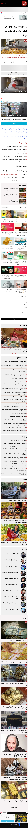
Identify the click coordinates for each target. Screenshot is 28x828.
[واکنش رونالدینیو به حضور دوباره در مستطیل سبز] (23, 586)
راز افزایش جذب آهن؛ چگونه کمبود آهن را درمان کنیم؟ (15, 406)
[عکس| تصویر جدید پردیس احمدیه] (23, 579)
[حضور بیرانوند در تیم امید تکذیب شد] (23, 567)
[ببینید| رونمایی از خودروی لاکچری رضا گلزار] (14, 490)
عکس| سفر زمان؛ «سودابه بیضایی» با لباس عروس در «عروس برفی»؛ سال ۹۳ (13, 389)
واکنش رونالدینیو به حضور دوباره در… (11, 584)
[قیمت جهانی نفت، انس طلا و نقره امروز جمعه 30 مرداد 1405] (14, 790)
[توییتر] (3, 171)
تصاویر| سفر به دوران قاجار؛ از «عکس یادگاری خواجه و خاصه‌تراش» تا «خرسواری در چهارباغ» (15, 462)
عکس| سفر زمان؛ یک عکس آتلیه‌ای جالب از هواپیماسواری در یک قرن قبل (13, 473)
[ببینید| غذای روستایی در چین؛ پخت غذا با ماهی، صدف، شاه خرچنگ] (22, 190)
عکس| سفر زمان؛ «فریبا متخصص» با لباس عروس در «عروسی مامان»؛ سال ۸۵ (13, 410)
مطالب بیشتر (14, 807)
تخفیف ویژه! (7, 821)
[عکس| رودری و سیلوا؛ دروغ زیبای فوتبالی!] (23, 592)
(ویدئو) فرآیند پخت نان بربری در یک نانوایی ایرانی (16, 146)
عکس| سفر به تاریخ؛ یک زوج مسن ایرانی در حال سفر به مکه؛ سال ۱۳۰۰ (13, 453)
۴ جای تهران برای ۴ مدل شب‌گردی (19, 413)
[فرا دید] (24, 3)
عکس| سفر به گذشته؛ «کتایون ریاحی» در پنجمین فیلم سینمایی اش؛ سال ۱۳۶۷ (15, 400)
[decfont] (2, 62)
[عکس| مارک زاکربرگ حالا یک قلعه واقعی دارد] (23, 561)
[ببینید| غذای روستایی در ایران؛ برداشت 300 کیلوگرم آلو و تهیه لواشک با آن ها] (14, 532)
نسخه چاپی (13, 180)
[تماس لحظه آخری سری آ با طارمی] (23, 555)
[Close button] (27, 813)
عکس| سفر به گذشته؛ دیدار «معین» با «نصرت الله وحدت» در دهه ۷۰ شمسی (14, 419)
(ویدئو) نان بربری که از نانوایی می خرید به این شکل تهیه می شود (14, 150)
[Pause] (2, 116)
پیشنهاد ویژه (23, 325)
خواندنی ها (22, 185)
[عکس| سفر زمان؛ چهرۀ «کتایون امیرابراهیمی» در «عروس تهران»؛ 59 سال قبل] (14, 743)
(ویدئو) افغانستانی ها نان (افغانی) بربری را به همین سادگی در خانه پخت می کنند (14, 160)
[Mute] (4, 116)
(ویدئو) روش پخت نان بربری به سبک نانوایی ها (16, 154)
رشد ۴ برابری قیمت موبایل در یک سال (18, 416)
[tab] (15, 353)
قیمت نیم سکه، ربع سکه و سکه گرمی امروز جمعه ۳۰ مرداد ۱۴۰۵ (14, 449)
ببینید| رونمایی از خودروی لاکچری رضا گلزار (18, 500)
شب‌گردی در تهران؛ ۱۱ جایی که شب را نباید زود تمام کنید (14, 133)
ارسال (14, 319)
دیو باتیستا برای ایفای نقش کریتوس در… (10, 572)
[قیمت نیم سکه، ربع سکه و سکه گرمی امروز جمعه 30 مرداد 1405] (14, 696)
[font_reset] (4, 62)
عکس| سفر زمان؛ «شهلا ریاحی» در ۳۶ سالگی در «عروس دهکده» (14, 431)
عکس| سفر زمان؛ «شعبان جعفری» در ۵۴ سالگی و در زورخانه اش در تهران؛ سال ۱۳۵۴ (14, 469)
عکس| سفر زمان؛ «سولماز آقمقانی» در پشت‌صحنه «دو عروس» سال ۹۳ (15, 370)
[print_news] (11, 62)
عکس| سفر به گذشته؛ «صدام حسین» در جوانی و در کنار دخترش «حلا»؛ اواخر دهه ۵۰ (15, 375)
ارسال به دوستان (7, 177)
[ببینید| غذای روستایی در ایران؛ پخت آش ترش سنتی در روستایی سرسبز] (22, 195)
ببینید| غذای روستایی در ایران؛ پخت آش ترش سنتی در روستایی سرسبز (11, 195)
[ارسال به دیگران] (13, 62)
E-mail (25, 305)
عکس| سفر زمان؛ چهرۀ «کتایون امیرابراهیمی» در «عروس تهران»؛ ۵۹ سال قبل (14, 458)
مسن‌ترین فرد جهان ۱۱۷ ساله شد (19, 404)
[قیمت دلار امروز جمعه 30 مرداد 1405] (14, 630)
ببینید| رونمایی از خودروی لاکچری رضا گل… (9, 603)
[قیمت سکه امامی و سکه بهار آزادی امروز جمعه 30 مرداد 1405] (14, 673)
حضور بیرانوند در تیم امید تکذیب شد (11, 566)
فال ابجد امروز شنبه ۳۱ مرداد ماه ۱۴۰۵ (18, 378)
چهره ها (24, 549)
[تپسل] (1, 101)
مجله (25, 479)
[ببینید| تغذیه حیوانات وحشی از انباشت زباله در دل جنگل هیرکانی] (22, 201)
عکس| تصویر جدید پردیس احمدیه (11, 578)
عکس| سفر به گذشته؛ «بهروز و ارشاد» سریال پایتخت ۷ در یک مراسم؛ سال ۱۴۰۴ (13, 366)
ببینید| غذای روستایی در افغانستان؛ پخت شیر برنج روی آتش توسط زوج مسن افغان (15, 521)
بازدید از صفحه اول (18, 177)
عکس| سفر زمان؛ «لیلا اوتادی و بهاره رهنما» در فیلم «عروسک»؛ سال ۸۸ (15, 362)
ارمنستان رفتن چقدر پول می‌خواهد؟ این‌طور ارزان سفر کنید (13, 137)
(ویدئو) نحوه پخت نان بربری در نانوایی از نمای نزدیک (15, 156)
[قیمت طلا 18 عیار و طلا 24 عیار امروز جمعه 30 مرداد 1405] (14, 651)
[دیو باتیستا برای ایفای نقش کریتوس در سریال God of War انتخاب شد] (23, 573)
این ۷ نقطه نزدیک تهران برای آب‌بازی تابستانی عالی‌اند (13, 129)
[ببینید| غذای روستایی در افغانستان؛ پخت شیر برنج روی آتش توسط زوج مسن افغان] (14, 510)
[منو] (2, 3)
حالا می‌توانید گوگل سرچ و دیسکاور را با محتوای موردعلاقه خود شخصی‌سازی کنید (14, 393)
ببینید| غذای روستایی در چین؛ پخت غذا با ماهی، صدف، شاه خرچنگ (11, 189)
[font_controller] (6, 62)
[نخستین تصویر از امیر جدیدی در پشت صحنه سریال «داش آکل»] (23, 598)
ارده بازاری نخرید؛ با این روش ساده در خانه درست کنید (15, 427)
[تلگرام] (6, 171)
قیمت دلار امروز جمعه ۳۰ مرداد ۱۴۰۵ (18, 440)
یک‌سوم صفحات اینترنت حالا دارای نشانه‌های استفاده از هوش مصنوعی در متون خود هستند (14, 424)
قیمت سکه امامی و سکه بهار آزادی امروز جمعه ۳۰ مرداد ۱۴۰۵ (14, 446)
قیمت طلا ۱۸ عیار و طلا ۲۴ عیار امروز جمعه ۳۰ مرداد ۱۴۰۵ (14, 443)
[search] (5, 4)
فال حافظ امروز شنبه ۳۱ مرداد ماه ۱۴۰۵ (18, 381)
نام (26, 300)
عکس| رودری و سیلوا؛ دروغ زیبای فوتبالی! (10, 591)
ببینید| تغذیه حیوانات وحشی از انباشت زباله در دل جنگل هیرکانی (10, 200)
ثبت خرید (14, 124)
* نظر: (26, 310)
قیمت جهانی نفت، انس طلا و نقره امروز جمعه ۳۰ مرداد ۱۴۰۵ (14, 466)
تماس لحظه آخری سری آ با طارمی (19, 397)
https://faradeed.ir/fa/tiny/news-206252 (9, 174)
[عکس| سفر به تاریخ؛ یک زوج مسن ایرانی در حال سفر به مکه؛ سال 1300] (14, 720)
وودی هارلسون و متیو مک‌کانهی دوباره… (10, 609)
